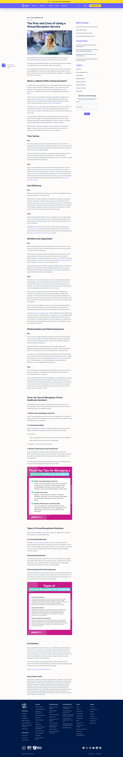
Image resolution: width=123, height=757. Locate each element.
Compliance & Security (81, 88)
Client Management (39, 719)
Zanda (58, 258)
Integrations (37, 735)
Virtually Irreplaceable (54, 103)
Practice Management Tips (37, 17)
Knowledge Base (93, 709)
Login (85, 5)
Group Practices (25, 739)
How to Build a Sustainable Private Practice (85, 36)
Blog (28, 17)
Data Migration (79, 718)
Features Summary (39, 706)
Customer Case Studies (54, 714)
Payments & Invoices (39, 730)
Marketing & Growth (80, 78)
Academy (92, 713)
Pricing (57, 5)
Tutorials (92, 711)
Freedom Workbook (53, 729)
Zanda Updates (79, 75)
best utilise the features (65, 260)
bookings (31, 233)
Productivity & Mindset (81, 81)
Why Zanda (64, 5)
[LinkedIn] (97, 748)
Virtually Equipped (40, 313)
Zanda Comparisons (53, 723)
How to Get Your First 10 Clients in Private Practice (87, 26)
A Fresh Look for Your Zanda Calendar (84, 33)
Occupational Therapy (26, 722)
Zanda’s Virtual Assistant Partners (40, 669)
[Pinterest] (100, 748)
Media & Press (79, 723)
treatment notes (39, 233)
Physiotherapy (25, 718)
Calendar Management (40, 709)
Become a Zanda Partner (81, 729)
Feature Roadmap (94, 718)
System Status (93, 720)
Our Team (78, 709)
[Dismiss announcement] (121, 1)
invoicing (49, 233)
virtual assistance (39, 542)
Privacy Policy (91, 753)
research (36, 106)
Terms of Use (98, 753)
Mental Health (25, 728)
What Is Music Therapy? (81, 30)
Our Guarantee (79, 716)
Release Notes (79, 91)
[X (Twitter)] (87, 748)
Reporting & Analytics (80, 84)
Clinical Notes (38, 724)
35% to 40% (57, 358)
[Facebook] (84, 748)
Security (51, 5)
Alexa (35, 99)
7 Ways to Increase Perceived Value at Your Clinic (68, 720)
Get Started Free (95, 5)
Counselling (24, 715)
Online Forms (38, 717)
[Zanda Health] (25, 5)
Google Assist (44, 99)
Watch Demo (93, 723)
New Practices (25, 735)
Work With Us (79, 731)
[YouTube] (94, 748)
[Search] (79, 5)
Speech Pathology (25, 720)
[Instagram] (90, 748)
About (77, 706)
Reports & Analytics (39, 733)
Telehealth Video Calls (40, 715)
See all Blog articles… (67, 727)
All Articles (78, 69)
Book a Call (92, 716)
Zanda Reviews (79, 713)
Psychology (24, 713)
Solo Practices (25, 737)
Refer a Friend (79, 711)
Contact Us (92, 706)
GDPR (77, 720)
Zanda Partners (52, 716)
